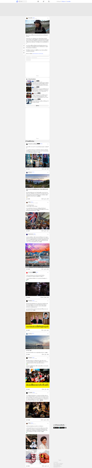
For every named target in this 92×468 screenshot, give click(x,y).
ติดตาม (34, 17)
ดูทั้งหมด (37, 105)
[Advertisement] (46, 9)
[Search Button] (19, 1)
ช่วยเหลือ (57, 463)
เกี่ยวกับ (54, 463)
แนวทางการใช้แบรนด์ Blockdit (57, 466)
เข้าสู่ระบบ (63, 1)
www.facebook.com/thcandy (38, 53)
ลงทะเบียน (68, 1)
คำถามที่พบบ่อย (61, 463)
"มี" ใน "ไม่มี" (29, 350)
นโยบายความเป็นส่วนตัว (57, 465)
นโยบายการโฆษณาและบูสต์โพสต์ (58, 464)
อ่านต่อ (39, 152)
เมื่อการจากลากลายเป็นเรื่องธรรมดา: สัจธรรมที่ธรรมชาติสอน (37, 190)
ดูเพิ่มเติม (38, 196)
